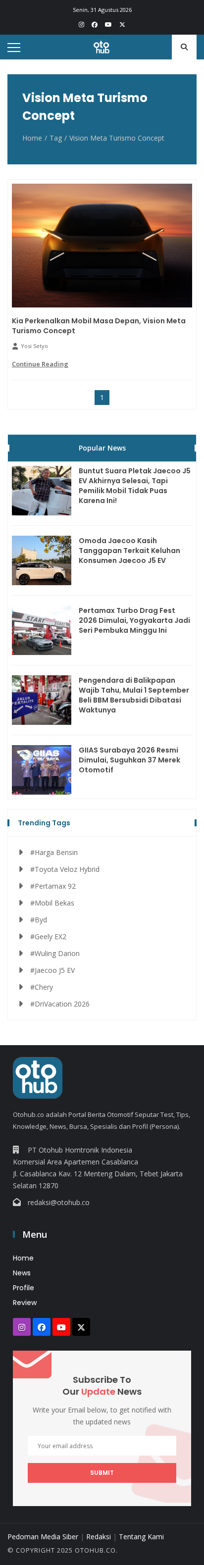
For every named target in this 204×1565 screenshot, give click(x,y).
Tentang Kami (141, 1536)
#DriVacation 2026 (60, 1004)
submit (102, 1472)
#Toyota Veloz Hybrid (65, 869)
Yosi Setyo (34, 346)
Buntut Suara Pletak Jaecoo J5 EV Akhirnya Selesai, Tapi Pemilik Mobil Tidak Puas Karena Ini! (135, 485)
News (22, 1273)
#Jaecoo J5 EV (52, 970)
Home (32, 138)
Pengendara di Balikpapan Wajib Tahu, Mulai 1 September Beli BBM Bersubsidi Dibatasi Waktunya (134, 695)
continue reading (40, 363)
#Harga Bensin (54, 852)
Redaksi (98, 1536)
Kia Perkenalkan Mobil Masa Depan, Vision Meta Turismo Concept (99, 326)
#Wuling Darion (55, 953)
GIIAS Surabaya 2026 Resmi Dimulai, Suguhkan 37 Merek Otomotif (129, 760)
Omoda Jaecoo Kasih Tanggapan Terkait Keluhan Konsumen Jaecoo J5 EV (129, 550)
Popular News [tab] (102, 448)
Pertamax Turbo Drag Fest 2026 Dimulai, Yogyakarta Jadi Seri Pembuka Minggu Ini (134, 620)
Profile (23, 1288)
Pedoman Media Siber (42, 1536)
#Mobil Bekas (52, 903)
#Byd (38, 919)
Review (25, 1303)
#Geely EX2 (48, 936)
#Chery (41, 987)
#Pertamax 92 (53, 886)
